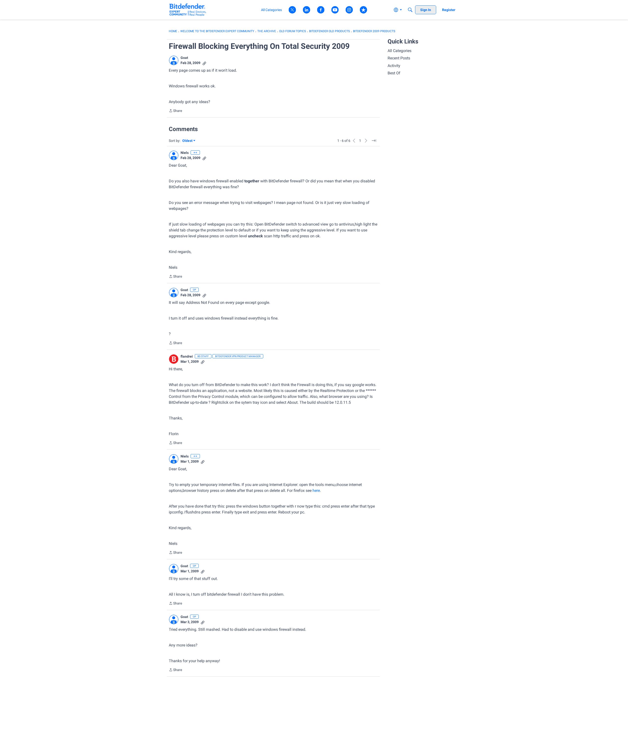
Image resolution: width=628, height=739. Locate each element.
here (316, 490)
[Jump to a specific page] (374, 141)
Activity (394, 65)
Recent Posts (399, 58)
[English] (188, 9)
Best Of (394, 73)
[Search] (410, 9)
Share (175, 111)
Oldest (187, 141)
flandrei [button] (187, 356)
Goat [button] (184, 58)
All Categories (399, 50)
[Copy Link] (204, 63)
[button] (174, 60)
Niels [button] (185, 153)
